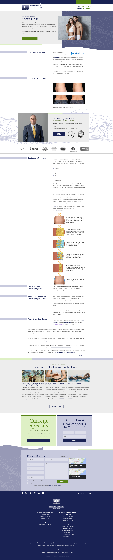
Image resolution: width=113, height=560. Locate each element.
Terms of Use (81, 493)
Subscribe (74, 440)
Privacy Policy (51, 485)
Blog (67, 2)
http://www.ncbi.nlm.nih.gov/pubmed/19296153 (61, 347)
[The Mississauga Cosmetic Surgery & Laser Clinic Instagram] (26, 493)
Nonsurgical (40, 2)
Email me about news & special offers (36, 480)
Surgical (33, 2)
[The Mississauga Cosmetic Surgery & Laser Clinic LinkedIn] (39, 493)
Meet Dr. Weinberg (59, 134)
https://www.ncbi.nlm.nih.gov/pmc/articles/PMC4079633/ (49, 342)
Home (23, 16)
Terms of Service (57, 485)
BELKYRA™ (58, 210)
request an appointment (59, 324)
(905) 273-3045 (69, 520)
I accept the (31, 483)
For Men (48, 2)
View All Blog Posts (56, 406)
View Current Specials (38, 441)
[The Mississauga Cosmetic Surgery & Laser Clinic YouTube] (43, 493)
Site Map (89, 493)
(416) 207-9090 (46, 518)
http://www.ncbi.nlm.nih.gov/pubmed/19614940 (65, 352)
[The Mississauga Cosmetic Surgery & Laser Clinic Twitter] (30, 493)
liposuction (56, 57)
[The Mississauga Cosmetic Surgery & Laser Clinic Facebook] (22, 493)
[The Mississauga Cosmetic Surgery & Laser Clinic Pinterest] (34, 493)
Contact (72, 2)
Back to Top (81, 355)
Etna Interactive (65, 556)
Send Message (63, 481)
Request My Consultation (83, 2)
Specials (61, 2)
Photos (54, 2)
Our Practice (25, 2)
